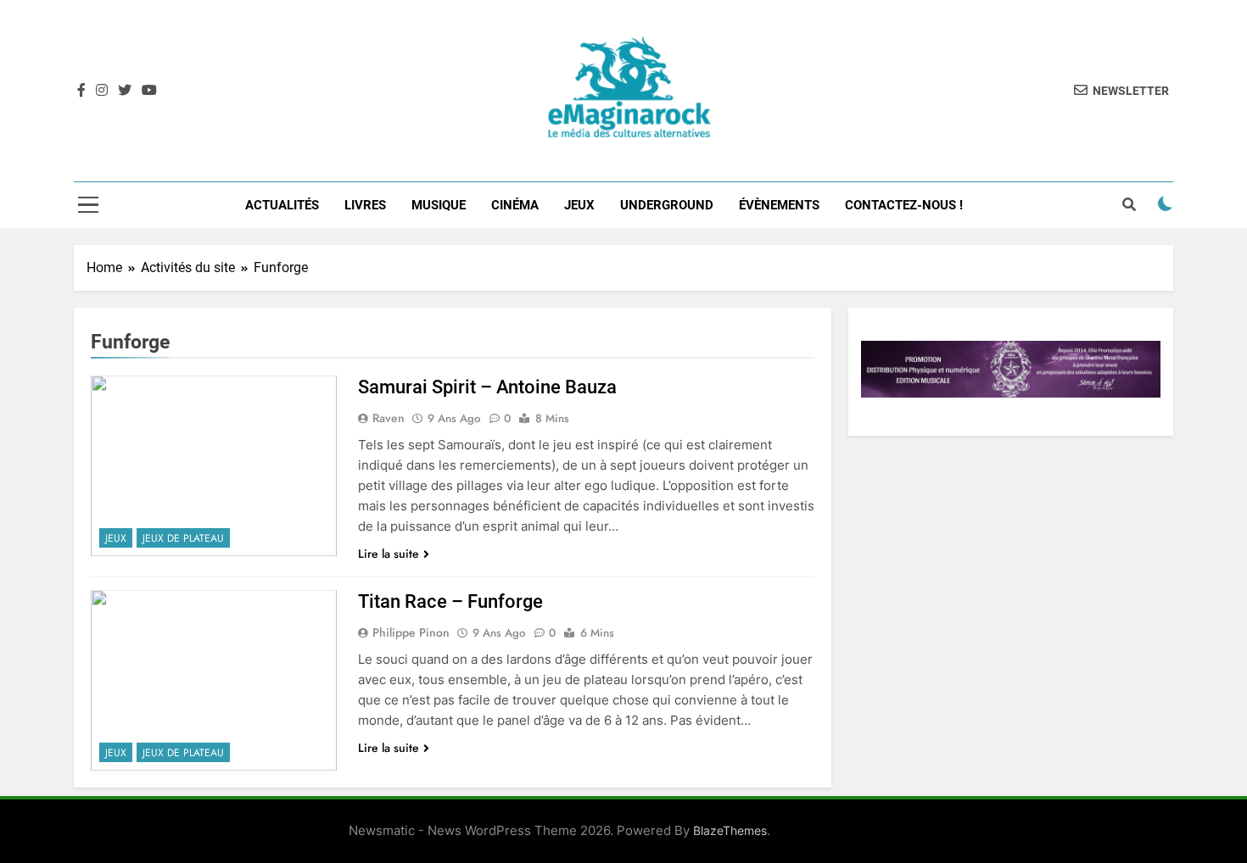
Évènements (779, 205)
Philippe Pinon (411, 632)
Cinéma (515, 205)
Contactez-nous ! (904, 205)
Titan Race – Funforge (450, 601)
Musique (438, 205)
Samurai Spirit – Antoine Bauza (487, 387)
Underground (666, 205)
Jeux (579, 205)
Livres (365, 205)
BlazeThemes (730, 830)
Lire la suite (388, 553)
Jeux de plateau (183, 538)
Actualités (282, 205)
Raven (388, 417)
